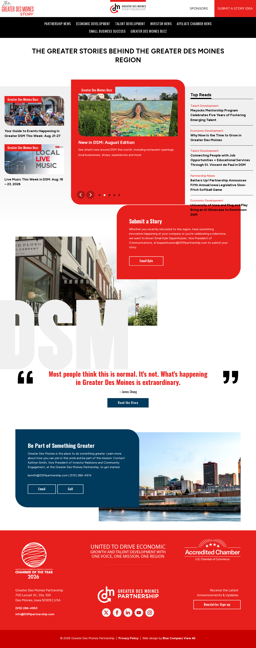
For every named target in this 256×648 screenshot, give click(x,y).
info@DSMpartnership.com (34, 614)
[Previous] (81, 195)
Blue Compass (173, 638)
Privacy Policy (128, 638)
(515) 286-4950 (26, 608)
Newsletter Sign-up (217, 604)
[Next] (90, 195)
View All (189, 638)
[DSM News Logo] (18, 8)
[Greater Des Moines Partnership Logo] (128, 6)
